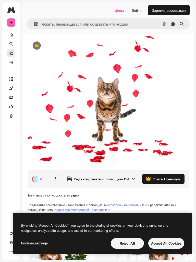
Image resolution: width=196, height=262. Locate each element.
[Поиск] (11, 44)
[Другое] (11, 252)
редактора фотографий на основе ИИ (82, 210)
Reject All (127, 243)
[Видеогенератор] (11, 107)
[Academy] (11, 242)
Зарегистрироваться (169, 10)
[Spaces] (11, 88)
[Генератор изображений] (11, 97)
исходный (61, 46)
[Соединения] (11, 233)
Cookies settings (34, 243)
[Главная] (11, 35)
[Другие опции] (56, 179)
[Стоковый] (11, 53)
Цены (119, 10)
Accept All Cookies (166, 243)
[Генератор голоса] (11, 116)
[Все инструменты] (11, 79)
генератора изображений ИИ (125, 205)
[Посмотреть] (11, 62)
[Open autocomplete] (34, 24)
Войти (137, 10)
